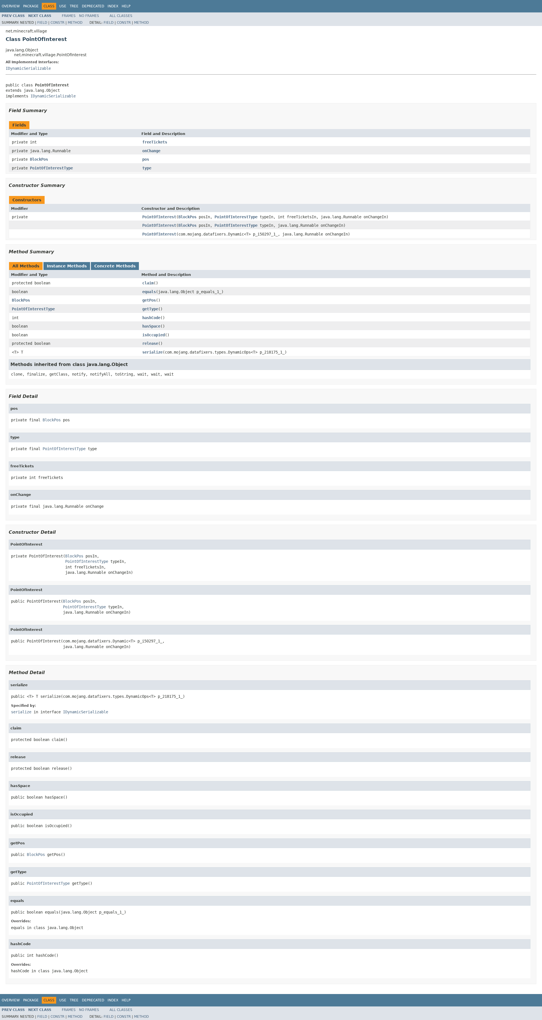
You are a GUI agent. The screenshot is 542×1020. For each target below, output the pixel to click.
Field (42, 23)
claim (148, 283)
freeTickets (154, 142)
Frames (69, 16)
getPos (149, 300)
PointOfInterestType (51, 168)
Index (113, 6)
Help (126, 6)
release (150, 343)
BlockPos (39, 159)
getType (150, 309)
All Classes (121, 16)
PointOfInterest (159, 217)
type (146, 168)
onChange (151, 151)
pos (145, 159)
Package (31, 6)
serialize (152, 352)
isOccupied (153, 335)
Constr (57, 23)
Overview (11, 6)
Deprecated (93, 6)
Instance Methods (67, 266)
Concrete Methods (115, 266)
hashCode (151, 317)
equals (149, 291)
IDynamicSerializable (28, 68)
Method (75, 23)
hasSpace (151, 326)
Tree (74, 6)
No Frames (89, 16)
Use (62, 6)
